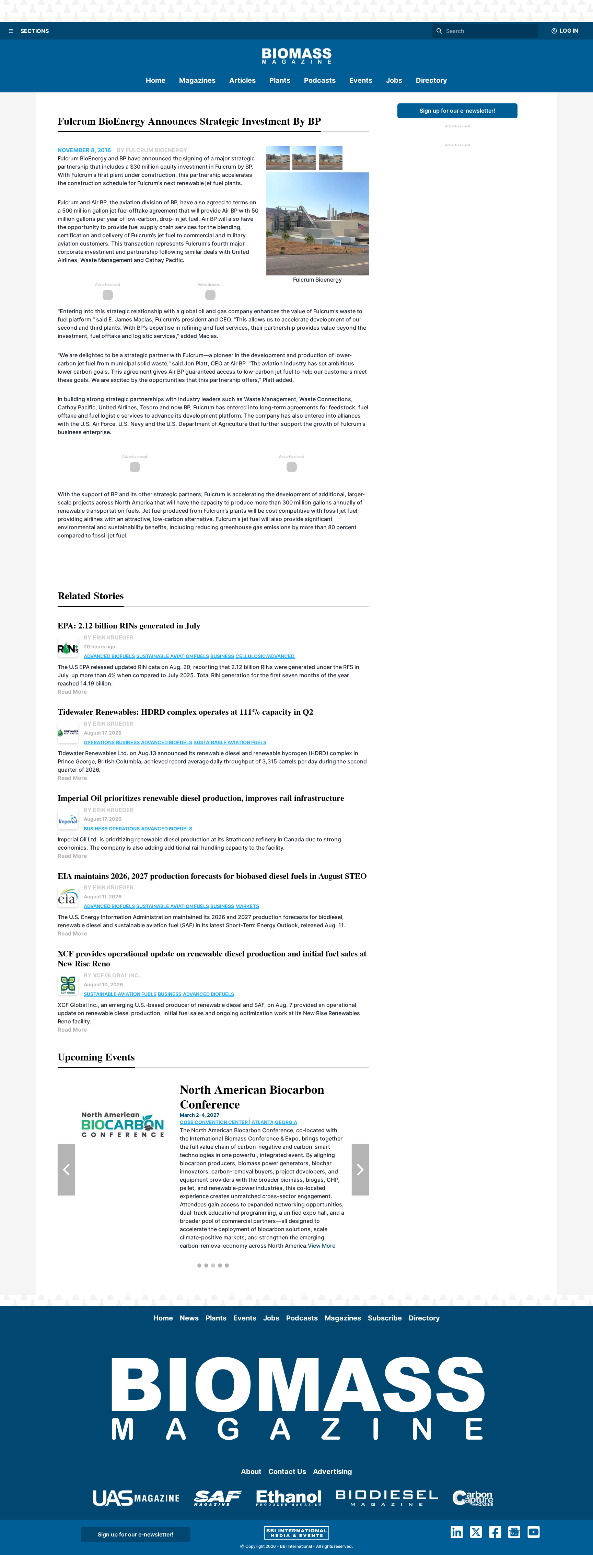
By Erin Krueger (108, 637)
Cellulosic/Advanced (265, 656)
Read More (72, 691)
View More (321, 1245)
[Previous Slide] (66, 1169)
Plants (279, 80)
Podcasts (320, 80)
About (251, 1471)
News (189, 1318)
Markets (247, 906)
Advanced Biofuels (109, 656)
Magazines (197, 80)
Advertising (332, 1471)
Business (222, 656)
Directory (431, 80)
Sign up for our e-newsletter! (457, 110)
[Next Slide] (360, 1169)
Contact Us (287, 1471)
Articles (242, 80)
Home (155, 80)
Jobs (394, 80)
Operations (99, 742)
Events (360, 80)
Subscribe (385, 1318)
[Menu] (11, 31)
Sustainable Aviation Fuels (172, 656)
